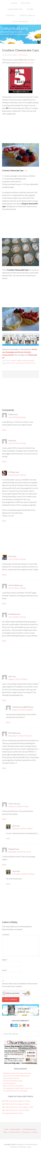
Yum (26, 170)
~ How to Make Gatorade (10, 1078)
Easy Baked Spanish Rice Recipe (12, 1113)
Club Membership (29, 1129)
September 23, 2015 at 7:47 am (19, 852)
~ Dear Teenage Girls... (9, 1083)
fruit (25, 363)
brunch (13, 363)
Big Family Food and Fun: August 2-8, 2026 (15, 1104)
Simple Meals (15, 1129)
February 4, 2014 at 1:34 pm (22, 828)
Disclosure (26, 1132)
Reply (4, 430)
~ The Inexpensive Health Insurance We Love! (17, 1088)
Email (4, 970)
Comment (5, 934)
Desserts (13, 360)
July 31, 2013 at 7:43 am (17, 588)
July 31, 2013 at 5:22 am (17, 475)
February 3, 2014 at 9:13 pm (18, 806)
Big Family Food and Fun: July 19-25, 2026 (15, 1110)
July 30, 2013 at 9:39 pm (17, 443)
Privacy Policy (14, 1132)
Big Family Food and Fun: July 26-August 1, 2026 (17, 1107)
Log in (29, 1147)
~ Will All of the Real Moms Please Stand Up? (16, 1073)
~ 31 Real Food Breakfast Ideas (12, 1081)
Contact (35, 1132)
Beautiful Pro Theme (23, 1144)
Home (6, 1129)
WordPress (22, 1147)
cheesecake (20, 363)
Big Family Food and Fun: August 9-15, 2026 (16, 1101)
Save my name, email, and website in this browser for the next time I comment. (20, 984)
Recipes (32, 360)
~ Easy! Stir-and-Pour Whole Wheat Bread (16, 1076)
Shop (5, 1132)
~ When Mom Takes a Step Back (12, 1086)
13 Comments (22, 55)
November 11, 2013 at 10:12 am (20, 736)
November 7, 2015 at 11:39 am (23, 874)
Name (4, 960)
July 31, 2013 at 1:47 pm (17, 617)
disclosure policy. (28, 62)
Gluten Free (31, 363)
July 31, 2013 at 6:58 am (17, 559)
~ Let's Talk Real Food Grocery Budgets (15, 1091)
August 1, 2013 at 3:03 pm (17, 679)
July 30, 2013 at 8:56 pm (17, 417)
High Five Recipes (23, 360)
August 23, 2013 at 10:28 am (22, 710)
